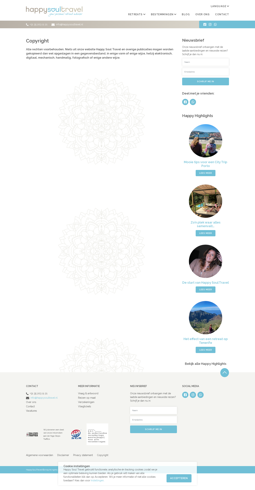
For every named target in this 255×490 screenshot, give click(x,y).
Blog (186, 14)
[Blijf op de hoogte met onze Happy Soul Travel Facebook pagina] (204, 24)
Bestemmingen (162, 14)
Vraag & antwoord (88, 393)
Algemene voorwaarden (39, 455)
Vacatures (31, 410)
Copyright (102, 455)
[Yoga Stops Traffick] (32, 434)
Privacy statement (83, 455)
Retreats (135, 14)
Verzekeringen (86, 402)
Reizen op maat (87, 397)
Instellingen (97, 480)
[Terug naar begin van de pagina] (224, 372)
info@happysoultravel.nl (69, 24)
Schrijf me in (205, 81)
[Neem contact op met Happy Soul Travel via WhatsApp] (215, 24)
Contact (222, 14)
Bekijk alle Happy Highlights (205, 364)
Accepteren (179, 478)
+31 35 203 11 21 (38, 24)
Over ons (202, 14)
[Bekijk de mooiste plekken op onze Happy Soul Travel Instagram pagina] (210, 24)
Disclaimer (63, 455)
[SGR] (76, 434)
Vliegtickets (84, 406)
